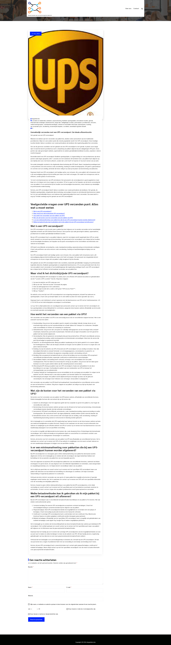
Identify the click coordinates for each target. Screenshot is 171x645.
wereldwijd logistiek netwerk (78, 126)
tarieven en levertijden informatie (67, 124)
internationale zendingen (38, 122)
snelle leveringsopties (37, 124)
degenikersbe (36, 118)
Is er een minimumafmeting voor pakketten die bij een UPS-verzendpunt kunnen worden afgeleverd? (64, 220)
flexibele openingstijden (69, 120)
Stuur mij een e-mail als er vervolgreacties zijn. (82, 609)
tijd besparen (82, 124)
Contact (136, 8)
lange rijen (58, 122)
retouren (93, 122)
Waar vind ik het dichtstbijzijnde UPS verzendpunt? (49, 213)
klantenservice (50, 122)
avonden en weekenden (39, 120)
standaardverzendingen (50, 124)
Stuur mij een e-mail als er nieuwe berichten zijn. (44, 614)
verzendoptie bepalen (56, 126)
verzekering (46, 126)
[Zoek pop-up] (142, 8)
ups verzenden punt (36, 126)
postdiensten (86, 122)
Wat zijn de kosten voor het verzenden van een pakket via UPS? (53, 218)
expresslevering (57, 120)
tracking (88, 124)
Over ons (128, 8)
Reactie (31, 567)
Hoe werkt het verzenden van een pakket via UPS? (49, 215)
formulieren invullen (82, 120)
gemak (91, 120)
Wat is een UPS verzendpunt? (42, 211)
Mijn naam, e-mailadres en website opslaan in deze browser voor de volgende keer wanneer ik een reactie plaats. (63, 604)
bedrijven (49, 120)
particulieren (78, 122)
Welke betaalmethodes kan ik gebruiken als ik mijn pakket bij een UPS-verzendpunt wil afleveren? (63, 222)
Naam (30, 587)
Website (30, 595)
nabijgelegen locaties (67, 122)
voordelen (66, 126)
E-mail (69, 587)
